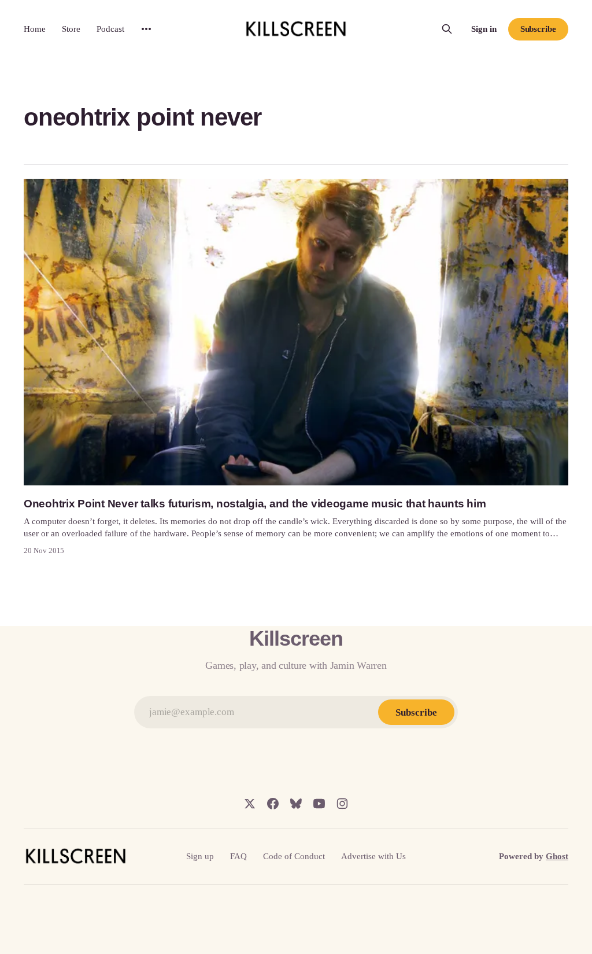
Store (71, 29)
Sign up (200, 856)
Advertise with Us (373, 856)
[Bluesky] (296, 803)
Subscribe (538, 29)
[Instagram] (342, 803)
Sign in (484, 29)
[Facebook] (273, 803)
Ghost (557, 856)
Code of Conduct (294, 856)
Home (35, 29)
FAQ (238, 856)
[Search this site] (447, 29)
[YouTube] (319, 803)
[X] (250, 803)
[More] (146, 29)
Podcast (110, 29)
